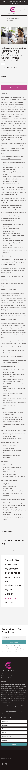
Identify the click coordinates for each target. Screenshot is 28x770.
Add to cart (14, 87)
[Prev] (3, 551)
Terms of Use (7, 650)
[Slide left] (3, 19)
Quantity (4, 76)
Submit (14, 744)
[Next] (13, 551)
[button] (2, 10)
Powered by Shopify (6, 677)
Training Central (5, 675)
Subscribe (14, 642)
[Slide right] (25, 19)
